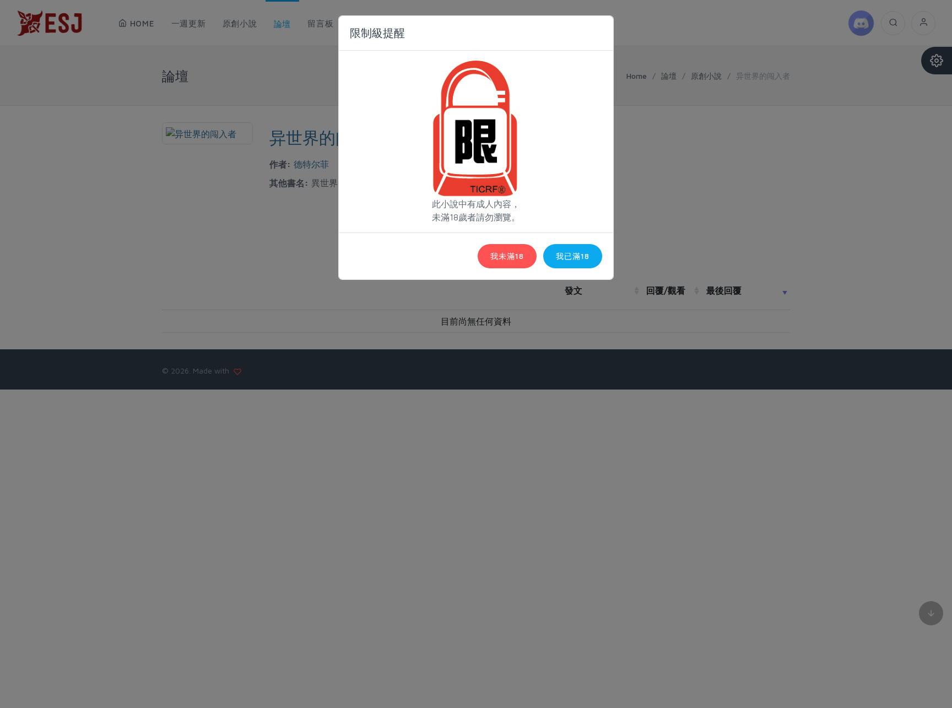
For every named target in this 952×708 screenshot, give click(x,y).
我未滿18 (507, 256)
